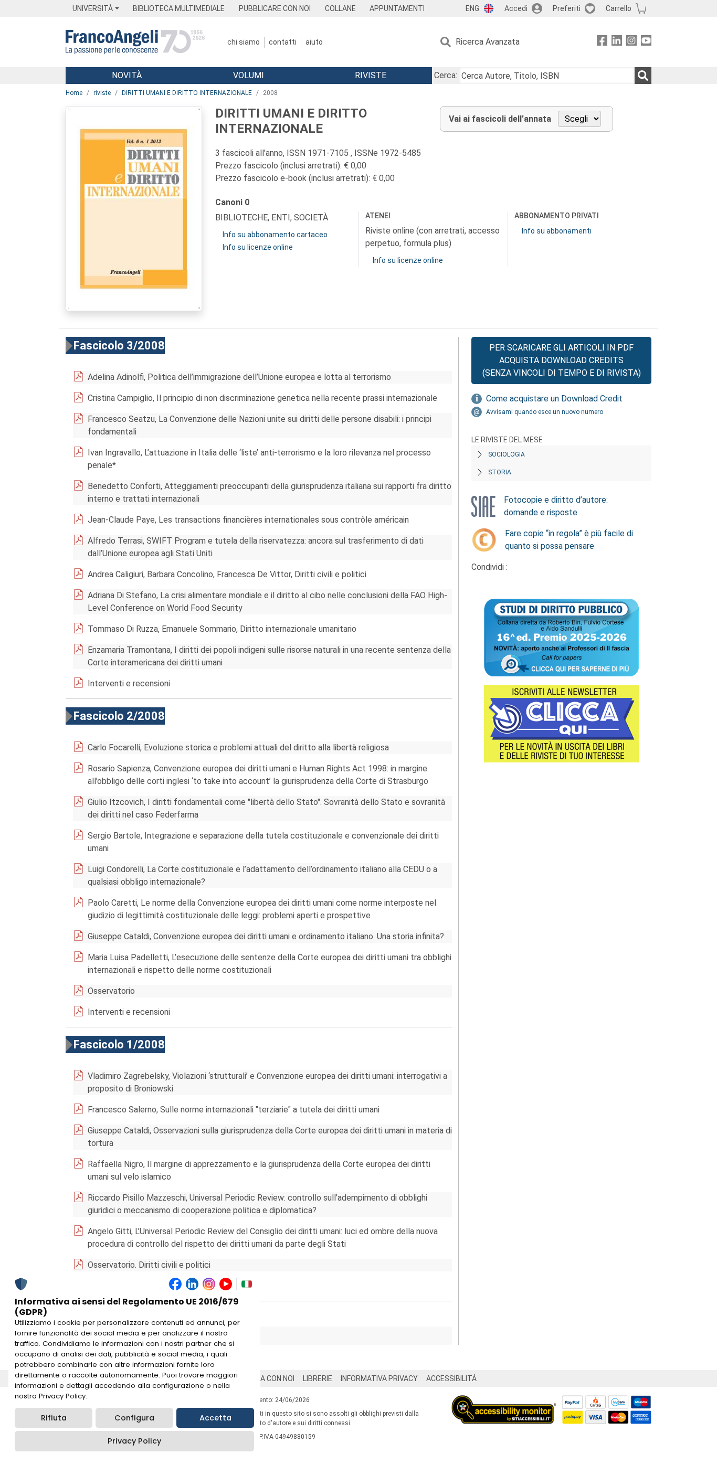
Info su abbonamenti (557, 231)
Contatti (283, 42)
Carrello (618, 8)
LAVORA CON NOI (266, 1378)
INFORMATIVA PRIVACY (379, 1378)
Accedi (516, 8)
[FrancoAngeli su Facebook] (602, 42)
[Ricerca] (643, 75)
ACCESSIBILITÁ (451, 1378)
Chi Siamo (243, 42)
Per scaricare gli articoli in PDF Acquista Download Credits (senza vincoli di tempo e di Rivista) (561, 360)
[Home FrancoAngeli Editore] (135, 42)
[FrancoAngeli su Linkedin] (616, 42)
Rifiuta (54, 1418)
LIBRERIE (317, 1378)
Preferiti (567, 8)
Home (74, 93)
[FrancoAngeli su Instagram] (631, 42)
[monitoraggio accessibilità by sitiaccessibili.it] (503, 1401)
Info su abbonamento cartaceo (275, 234)
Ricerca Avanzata (488, 42)
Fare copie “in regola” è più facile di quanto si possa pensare (569, 539)
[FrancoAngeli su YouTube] (646, 42)
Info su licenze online (258, 247)
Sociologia (506, 454)
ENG (472, 8)
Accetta (215, 1418)
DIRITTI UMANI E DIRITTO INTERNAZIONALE (187, 93)
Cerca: (445, 75)
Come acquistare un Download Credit (554, 399)
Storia (499, 472)
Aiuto (314, 42)
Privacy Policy (134, 1441)
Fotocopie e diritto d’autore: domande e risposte (556, 506)
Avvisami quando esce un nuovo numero (544, 412)
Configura (134, 1418)
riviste (102, 93)
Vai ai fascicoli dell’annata (500, 119)
